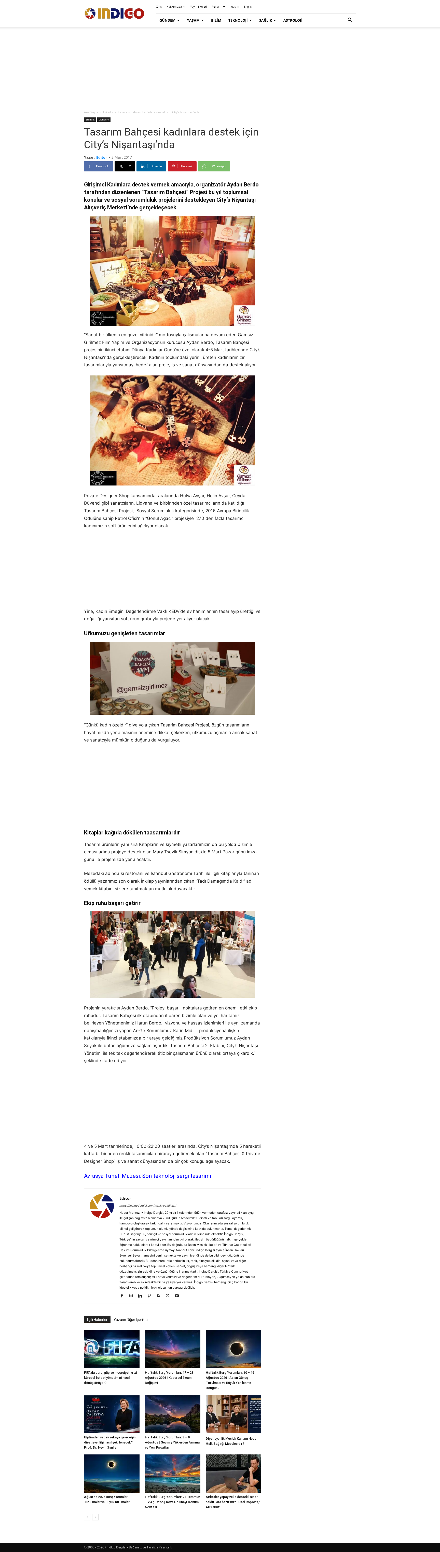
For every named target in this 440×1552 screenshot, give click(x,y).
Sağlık (265, 20)
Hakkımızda (174, 6)
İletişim (234, 6)
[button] (350, 20)
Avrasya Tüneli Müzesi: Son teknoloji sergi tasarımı (147, 1176)
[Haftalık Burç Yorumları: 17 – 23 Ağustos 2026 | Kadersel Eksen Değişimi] (172, 1349)
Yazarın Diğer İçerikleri (131, 1320)
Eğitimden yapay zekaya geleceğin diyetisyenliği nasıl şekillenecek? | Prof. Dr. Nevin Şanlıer (109, 1442)
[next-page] (95, 1517)
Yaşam (193, 20)
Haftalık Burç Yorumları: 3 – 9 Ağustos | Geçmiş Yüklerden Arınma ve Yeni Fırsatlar (172, 1442)
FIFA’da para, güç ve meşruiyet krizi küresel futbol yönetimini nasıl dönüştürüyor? (110, 1378)
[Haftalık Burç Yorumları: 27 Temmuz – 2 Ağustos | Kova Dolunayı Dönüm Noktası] (172, 1473)
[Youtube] (178, 1296)
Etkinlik (108, 112)
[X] (169, 1296)
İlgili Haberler (97, 1320)
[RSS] (160, 1296)
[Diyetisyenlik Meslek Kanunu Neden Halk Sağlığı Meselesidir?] (233, 1414)
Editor (101, 157)
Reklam (216, 6)
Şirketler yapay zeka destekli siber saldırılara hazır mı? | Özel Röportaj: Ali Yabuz (233, 1502)
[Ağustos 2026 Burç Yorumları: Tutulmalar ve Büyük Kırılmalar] (112, 1473)
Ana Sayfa (91, 112)
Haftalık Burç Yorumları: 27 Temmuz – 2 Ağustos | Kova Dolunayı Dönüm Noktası (172, 1502)
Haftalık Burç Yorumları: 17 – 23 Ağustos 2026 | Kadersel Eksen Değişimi (169, 1378)
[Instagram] (133, 1296)
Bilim (216, 20)
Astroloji (292, 20)
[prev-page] (87, 1517)
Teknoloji (238, 20)
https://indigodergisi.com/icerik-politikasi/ (147, 1205)
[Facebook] (123, 1296)
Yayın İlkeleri (198, 6)
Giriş (159, 6)
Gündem (167, 20)
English (248, 6)
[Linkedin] (142, 1296)
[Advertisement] (220, 68)
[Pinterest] (151, 1296)
